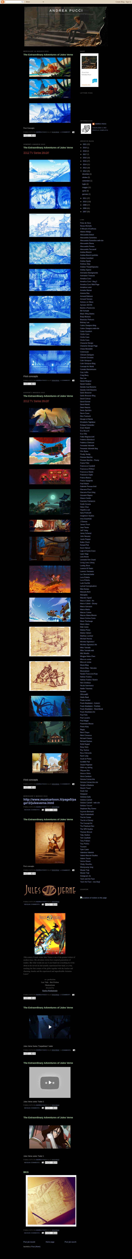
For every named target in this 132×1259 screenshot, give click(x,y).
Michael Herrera (86, 639)
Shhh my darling (86, 768)
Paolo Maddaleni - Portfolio (90, 706)
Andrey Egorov (85, 270)
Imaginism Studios (87, 516)
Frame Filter (84, 463)
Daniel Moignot (85, 381)
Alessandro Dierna (87, 243)
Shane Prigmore (86, 765)
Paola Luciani (85, 700)
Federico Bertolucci (87, 440)
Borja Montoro (85, 317)
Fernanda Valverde (87, 445)
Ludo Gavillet (85, 583)
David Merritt (85, 404)
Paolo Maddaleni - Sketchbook (91, 709)
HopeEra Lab (85, 510)
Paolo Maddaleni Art (87, 712)
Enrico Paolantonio (49, 990)
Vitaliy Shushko (86, 864)
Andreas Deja (85, 264)
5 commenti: (66, 784)
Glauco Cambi (85, 498)
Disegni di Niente (86, 419)
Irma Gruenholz (86, 519)
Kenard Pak (84, 545)
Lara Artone (84, 557)
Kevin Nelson (85, 548)
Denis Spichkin (85, 410)
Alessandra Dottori (87, 235)
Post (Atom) (35, 1247)
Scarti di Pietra (85, 759)
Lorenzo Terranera (87, 571)
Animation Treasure (87, 276)
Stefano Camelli (86, 800)
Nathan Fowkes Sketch (89, 680)
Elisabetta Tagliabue (87, 422)
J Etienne (83, 522)
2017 (85, 154)
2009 (85, 205)
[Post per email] (73, 132)
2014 (85, 164)
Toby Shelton (85, 835)
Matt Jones (84, 627)
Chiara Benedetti (86, 349)
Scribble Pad (85, 762)
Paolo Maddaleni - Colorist (90, 703)
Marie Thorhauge (86, 621)
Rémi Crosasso (86, 735)
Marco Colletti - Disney (88, 604)
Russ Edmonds (86, 753)
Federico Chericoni (87, 443)
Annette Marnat (86, 290)
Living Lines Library (87, 563)
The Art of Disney (86, 820)
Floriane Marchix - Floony (89, 460)
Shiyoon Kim (85, 770)
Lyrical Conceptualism (88, 586)
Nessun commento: (32, 809)
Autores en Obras (86, 302)
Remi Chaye (84, 732)
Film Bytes (84, 451)
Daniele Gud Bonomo (88, 387)
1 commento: (66, 1050)
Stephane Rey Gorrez (88, 809)
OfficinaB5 (84, 694)
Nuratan (83, 691)
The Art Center (85, 817)
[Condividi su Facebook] (32, 135)
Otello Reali (84, 697)
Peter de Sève (85, 223)
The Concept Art (86, 823)
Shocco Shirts (85, 773)
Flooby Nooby (85, 454)
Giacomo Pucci (86, 489)
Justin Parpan (85, 539)
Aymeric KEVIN (86, 305)
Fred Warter (84, 484)
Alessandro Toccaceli (88, 249)
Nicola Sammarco (86, 686)
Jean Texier (84, 527)
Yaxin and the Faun (87, 879)
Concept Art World (87, 366)
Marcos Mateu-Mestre (88, 615)
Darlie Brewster (86, 393)
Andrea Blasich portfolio (89, 255)
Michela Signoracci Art (88, 645)
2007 (85, 212)
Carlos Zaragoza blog (88, 325)
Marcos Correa (85, 612)
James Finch (85, 525)
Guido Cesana (85, 504)
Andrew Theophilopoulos (89, 267)
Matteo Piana (85, 630)
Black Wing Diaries (87, 314)
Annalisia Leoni (86, 287)
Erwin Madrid (85, 428)
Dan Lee (83, 378)
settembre (86, 181)
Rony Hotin (84, 747)
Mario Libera (84, 624)
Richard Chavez (86, 738)
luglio (84, 184)
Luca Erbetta (85, 577)
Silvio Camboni (85, 776)
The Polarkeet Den (87, 826)
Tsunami (83, 847)
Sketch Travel (85, 788)
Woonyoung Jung (86, 867)
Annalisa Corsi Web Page (89, 284)
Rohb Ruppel (85, 744)
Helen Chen (84, 507)
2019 (85, 148)
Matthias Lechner (86, 636)
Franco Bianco (85, 478)
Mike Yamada (85, 648)
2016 (85, 158)
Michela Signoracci (87, 642)
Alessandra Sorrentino (88, 238)
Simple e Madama (87, 785)
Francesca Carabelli (87, 466)
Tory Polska (84, 844)
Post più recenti (29, 1242)
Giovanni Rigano (86, 495)
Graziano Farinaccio (87, 501)
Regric (82, 730)
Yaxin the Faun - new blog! (90, 882)
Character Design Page (88, 346)
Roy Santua (84, 750)
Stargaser (83, 794)
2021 (85, 144)
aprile (84, 191)
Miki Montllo (84, 653)
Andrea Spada (85, 261)
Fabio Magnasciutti (87, 437)
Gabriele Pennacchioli (88, 486)
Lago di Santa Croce (87, 551)
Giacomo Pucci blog (87, 492)
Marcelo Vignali (86, 598)
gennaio (85, 194)
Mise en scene (85, 659)
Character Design (86, 343)
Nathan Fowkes (86, 677)
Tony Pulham (85, 841)
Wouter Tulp (84, 870)
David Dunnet (85, 402)
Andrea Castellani (86, 258)
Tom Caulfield (85, 838)
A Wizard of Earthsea (88, 229)
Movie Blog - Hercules (88, 668)
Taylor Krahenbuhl (87, 814)
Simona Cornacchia (87, 779)
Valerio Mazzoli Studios (89, 855)
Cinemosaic (84, 352)
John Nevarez (85, 536)
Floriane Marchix (86, 457)
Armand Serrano (86, 299)
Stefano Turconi (86, 806)
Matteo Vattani (85, 633)
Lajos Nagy (84, 554)
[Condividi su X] (29, 135)
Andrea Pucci (66, 10)
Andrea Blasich (86, 252)
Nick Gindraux (85, 683)
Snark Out (84, 791)
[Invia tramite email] (24, 135)
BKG (26, 1172)
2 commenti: (66, 994)
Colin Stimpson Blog (87, 363)
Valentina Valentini (87, 852)
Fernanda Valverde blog (89, 448)
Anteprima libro (86, 85)
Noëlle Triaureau (86, 688)
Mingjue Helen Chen (87, 656)
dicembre (86, 174)
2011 (85, 198)
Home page (50, 1242)
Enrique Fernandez (87, 425)
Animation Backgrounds (89, 273)
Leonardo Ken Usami (88, 560)
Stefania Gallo (85, 797)
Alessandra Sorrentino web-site (91, 240)
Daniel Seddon (85, 384)
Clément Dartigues (87, 355)
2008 (85, 208)
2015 (85, 161)
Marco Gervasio (86, 606)
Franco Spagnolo (86, 481)
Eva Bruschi (84, 431)
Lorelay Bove (85, 566)
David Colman (85, 399)
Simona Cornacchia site (89, 782)
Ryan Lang (84, 756)
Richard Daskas (86, 741)
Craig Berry (84, 375)
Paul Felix (84, 715)
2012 (85, 171)
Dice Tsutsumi (85, 416)
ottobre (85, 177)
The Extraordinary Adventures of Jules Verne (48, 54)
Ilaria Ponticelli (85, 513)
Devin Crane (84, 413)
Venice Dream (85, 861)
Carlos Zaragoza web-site (89, 328)
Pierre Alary (84, 727)
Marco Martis (85, 609)
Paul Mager (84, 721)
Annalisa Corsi (85, 279)
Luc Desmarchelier (87, 574)
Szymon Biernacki (87, 812)
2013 (85, 168)
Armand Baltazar (86, 296)
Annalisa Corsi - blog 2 (88, 282)
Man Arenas (84, 589)
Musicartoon (84, 671)
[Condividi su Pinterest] (34, 135)
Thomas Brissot (86, 832)
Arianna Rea (84, 293)
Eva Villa (83, 434)
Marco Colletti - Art (87, 601)
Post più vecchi (70, 1242)
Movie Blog (84, 665)
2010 (85, 202)
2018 (85, 151)
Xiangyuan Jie (85, 876)
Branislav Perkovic (87, 320)
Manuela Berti (85, 592)
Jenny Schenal (85, 533)
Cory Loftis (84, 372)
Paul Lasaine (85, 718)
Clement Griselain (86, 358)
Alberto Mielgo (85, 232)
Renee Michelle (86, 226)
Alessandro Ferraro (87, 246)
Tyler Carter (84, 849)
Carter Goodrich (86, 331)
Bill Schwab (84, 311)
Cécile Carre (84, 334)
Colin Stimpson (86, 361)
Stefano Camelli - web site (90, 803)
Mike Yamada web (87, 650)
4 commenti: (66, 132)
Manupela (83, 595)
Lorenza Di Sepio (86, 568)
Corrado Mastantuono (88, 369)
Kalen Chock (85, 542)
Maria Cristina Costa (87, 618)
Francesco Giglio (86, 475)
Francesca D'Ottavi (87, 469)
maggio (85, 187)
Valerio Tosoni (85, 858)
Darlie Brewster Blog (87, 396)
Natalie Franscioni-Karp (89, 674)
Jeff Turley (84, 530)
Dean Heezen (85, 407)
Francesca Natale (86, 472)
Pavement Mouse (86, 724)
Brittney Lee (84, 322)
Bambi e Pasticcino (87, 308)
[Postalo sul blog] (27, 135)
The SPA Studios (86, 829)
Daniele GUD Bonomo (88, 390)
